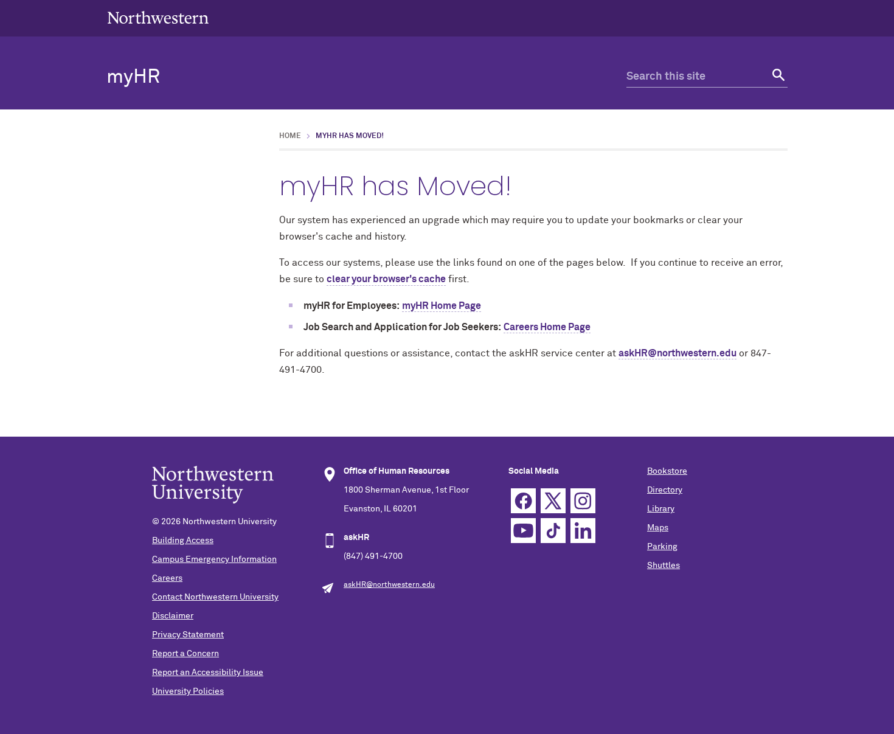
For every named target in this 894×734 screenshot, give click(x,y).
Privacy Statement (188, 635)
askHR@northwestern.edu (677, 353)
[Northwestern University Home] (158, 17)
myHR (133, 77)
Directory (664, 490)
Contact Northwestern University (215, 597)
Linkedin (582, 530)
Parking (662, 546)
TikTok (553, 530)
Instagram (582, 500)
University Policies (188, 691)
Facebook (523, 500)
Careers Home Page (547, 327)
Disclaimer (172, 616)
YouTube (523, 530)
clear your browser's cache (386, 279)
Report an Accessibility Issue (207, 672)
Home (290, 136)
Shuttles (663, 565)
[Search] (777, 77)
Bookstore (667, 471)
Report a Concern (185, 653)
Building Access (182, 540)
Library (660, 509)
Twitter (553, 500)
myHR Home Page (441, 306)
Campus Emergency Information (214, 559)
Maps (657, 528)
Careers (167, 578)
